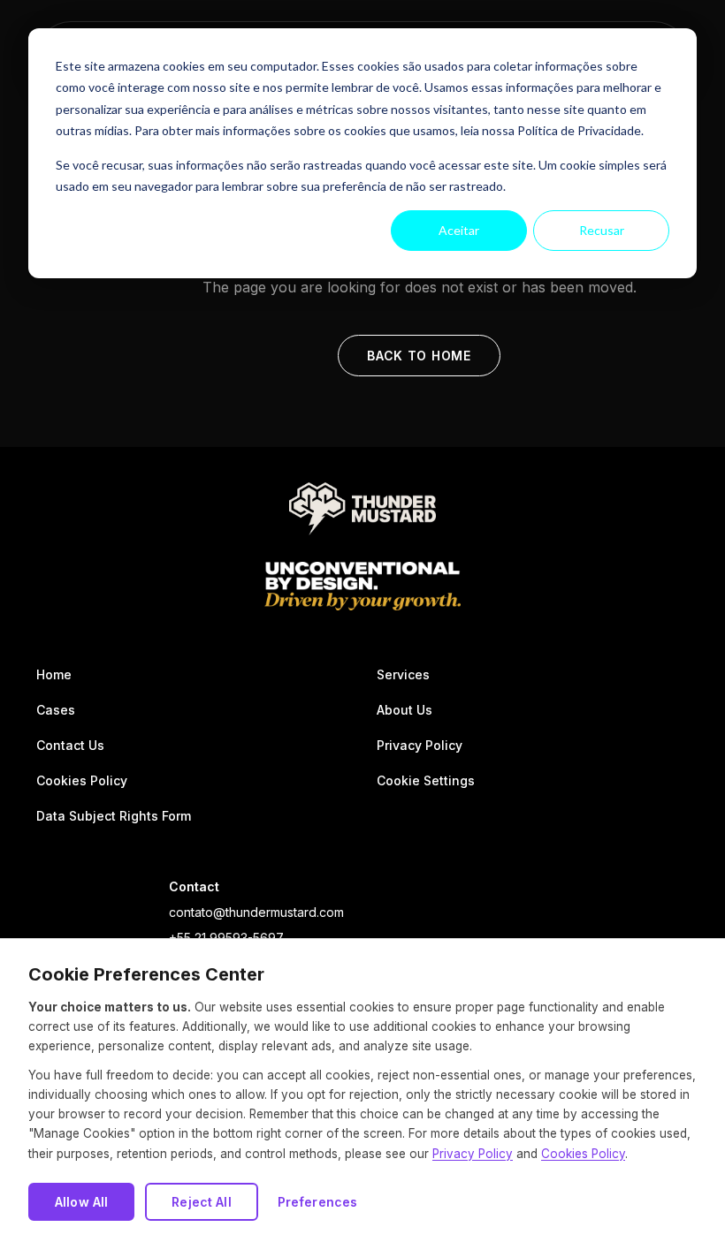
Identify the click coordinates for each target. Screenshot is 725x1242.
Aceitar (459, 230)
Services (403, 674)
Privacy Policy (419, 745)
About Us (404, 709)
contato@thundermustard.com (256, 912)
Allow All (81, 1201)
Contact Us (70, 745)
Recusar (601, 230)
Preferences (318, 1201)
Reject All (201, 1201)
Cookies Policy (81, 780)
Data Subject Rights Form (113, 815)
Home (54, 674)
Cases (55, 709)
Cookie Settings (426, 780)
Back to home (418, 355)
